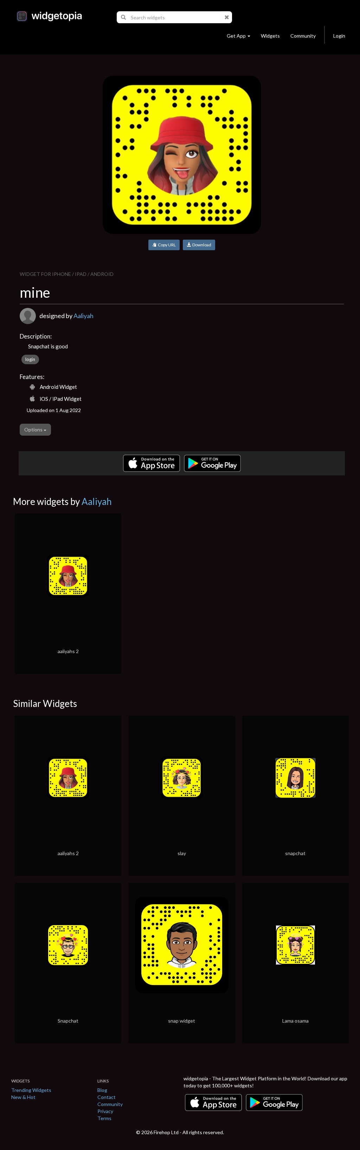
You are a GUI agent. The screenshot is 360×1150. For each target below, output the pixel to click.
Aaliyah (83, 316)
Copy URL (166, 244)
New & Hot (23, 1097)
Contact (106, 1097)
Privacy (105, 1111)
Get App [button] (236, 36)
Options (34, 429)
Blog (102, 1090)
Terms (104, 1118)
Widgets (270, 36)
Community (303, 36)
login (30, 359)
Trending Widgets (31, 1090)
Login (339, 36)
